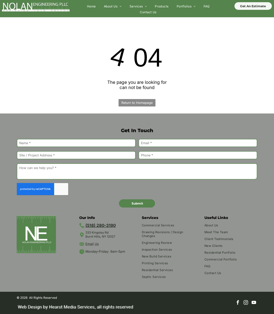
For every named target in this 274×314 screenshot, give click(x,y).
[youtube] (253, 303)
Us (97, 244)
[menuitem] (91, 6)
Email (89, 244)
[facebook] (237, 303)
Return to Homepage (137, 103)
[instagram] (245, 303)
